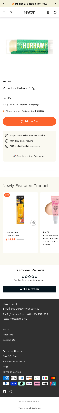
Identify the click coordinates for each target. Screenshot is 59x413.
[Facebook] (5, 391)
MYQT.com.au (33, 402)
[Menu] (4, 12)
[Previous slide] (3, 3)
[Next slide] (55, 3)
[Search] (10, 12)
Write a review (29, 289)
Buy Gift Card (10, 356)
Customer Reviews (13, 351)
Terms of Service (12, 372)
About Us (8, 335)
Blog (5, 367)
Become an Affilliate (14, 361)
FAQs (6, 329)
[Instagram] (10, 391)
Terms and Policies (29, 408)
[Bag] (55, 12)
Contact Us (9, 340)
